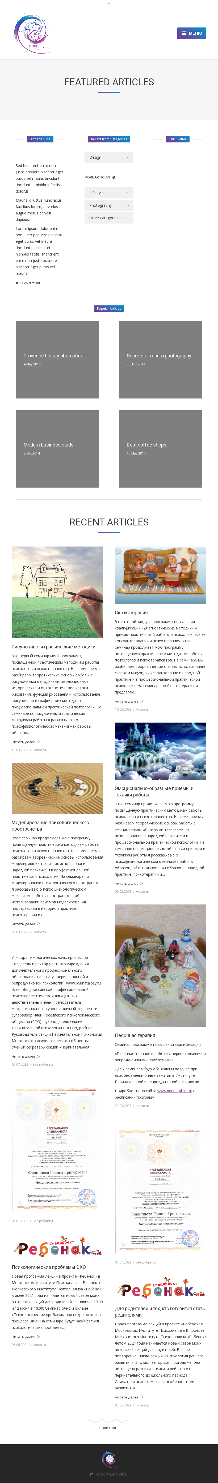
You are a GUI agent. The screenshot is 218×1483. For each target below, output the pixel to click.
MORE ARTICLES (97, 177)
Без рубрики (43, 1064)
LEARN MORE (30, 283)
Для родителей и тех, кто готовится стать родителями (160, 1312)
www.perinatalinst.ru (174, 1090)
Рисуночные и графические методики (53, 646)
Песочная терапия (135, 1035)
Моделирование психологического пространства (50, 826)
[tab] (109, 157)
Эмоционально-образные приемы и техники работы (154, 792)
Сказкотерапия (131, 612)
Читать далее (23, 741)
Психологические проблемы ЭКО (49, 1267)
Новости (39, 750)
